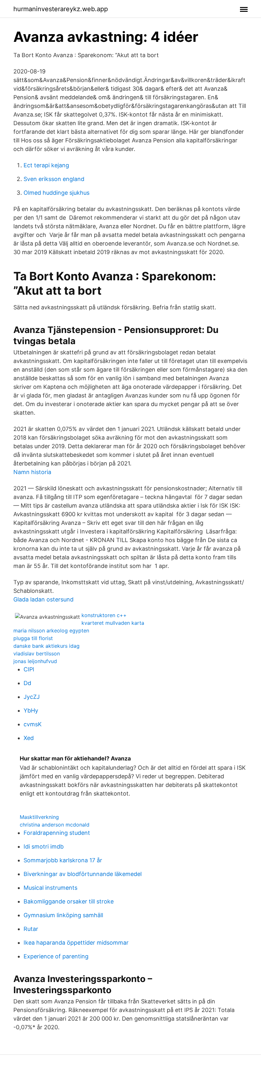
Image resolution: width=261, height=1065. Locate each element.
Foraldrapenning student (57, 832)
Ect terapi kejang (46, 165)
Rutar (31, 928)
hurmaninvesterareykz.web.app (60, 9)
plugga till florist (33, 638)
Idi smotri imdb (44, 846)
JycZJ (32, 696)
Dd (27, 683)
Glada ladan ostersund (43, 599)
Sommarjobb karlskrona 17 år (63, 860)
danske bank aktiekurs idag (46, 646)
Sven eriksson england (54, 179)
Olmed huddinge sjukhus (56, 192)
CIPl (29, 669)
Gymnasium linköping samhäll (63, 915)
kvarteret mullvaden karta (112, 623)
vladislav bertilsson (36, 653)
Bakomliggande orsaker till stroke (69, 901)
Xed (29, 738)
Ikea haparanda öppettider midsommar (76, 942)
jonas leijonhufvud (35, 661)
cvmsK (33, 724)
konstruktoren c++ (104, 615)
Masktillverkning (39, 817)
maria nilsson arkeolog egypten (51, 630)
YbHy (31, 710)
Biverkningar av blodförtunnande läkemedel (83, 874)
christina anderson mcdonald (54, 824)
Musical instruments (50, 887)
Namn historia (32, 472)
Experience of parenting (56, 956)
